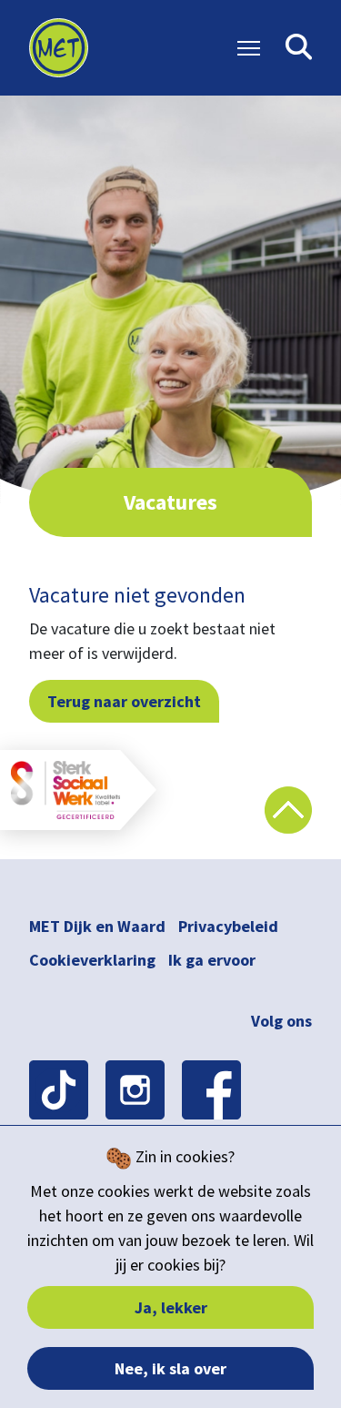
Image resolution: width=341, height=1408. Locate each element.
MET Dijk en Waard (97, 926)
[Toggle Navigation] (248, 48)
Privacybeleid (228, 926)
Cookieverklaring (92, 959)
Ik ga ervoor (212, 959)
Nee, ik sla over (170, 1368)
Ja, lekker (171, 1307)
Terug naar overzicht (124, 701)
